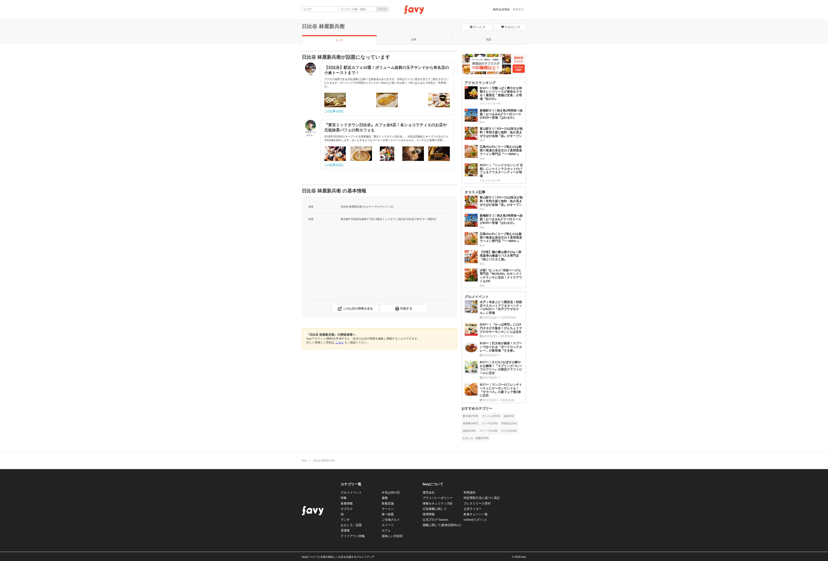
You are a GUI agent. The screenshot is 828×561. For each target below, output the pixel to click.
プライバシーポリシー (438, 498)
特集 (344, 498)
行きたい (512, 27)
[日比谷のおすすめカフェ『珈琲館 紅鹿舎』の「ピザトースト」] (387, 100)
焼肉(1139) (469, 430)
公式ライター (473, 509)
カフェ (386, 530)
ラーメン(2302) (491, 416)
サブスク (347, 509)
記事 (413, 39)
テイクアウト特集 (353, 536)
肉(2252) (509, 416)
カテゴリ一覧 (351, 484)
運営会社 (429, 492)
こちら (339, 342)
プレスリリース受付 (477, 503)
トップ (339, 40)
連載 (385, 498)
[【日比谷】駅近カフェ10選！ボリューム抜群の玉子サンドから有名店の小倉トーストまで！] (335, 100)
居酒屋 (345, 530)
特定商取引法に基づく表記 (482, 498)
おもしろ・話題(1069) (476, 438)
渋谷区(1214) (509, 423)
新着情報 (347, 503)
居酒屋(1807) (470, 423)
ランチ (345, 519)
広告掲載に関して (435, 509)
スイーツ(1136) (488, 430)
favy (304, 460)
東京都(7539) (470, 416)
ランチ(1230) (489, 423)
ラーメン (388, 509)
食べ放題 (388, 514)
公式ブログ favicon (435, 519)
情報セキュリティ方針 (438, 503)
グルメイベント (351, 492)
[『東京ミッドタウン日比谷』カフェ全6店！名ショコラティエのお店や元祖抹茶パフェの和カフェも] (335, 153)
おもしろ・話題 (351, 525)
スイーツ (388, 525)
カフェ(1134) (509, 430)
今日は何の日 (391, 492)
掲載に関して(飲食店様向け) (442, 525)
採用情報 (429, 514)
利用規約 (470, 492)
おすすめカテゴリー (476, 408)
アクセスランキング (480, 83)
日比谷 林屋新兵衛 (323, 26)
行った (478, 27)
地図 (488, 39)
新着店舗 (388, 503)
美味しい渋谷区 (392, 536)
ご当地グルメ (391, 519)
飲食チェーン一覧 (476, 514)
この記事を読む (334, 111)
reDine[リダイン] (475, 519)
